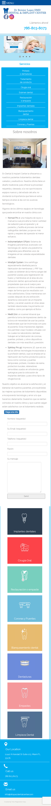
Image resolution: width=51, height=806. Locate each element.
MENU (10, 3)
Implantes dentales (26, 106)
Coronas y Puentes (25, 124)
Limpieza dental (25, 119)
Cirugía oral (26, 87)
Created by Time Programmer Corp (15, 801)
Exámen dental (26, 92)
